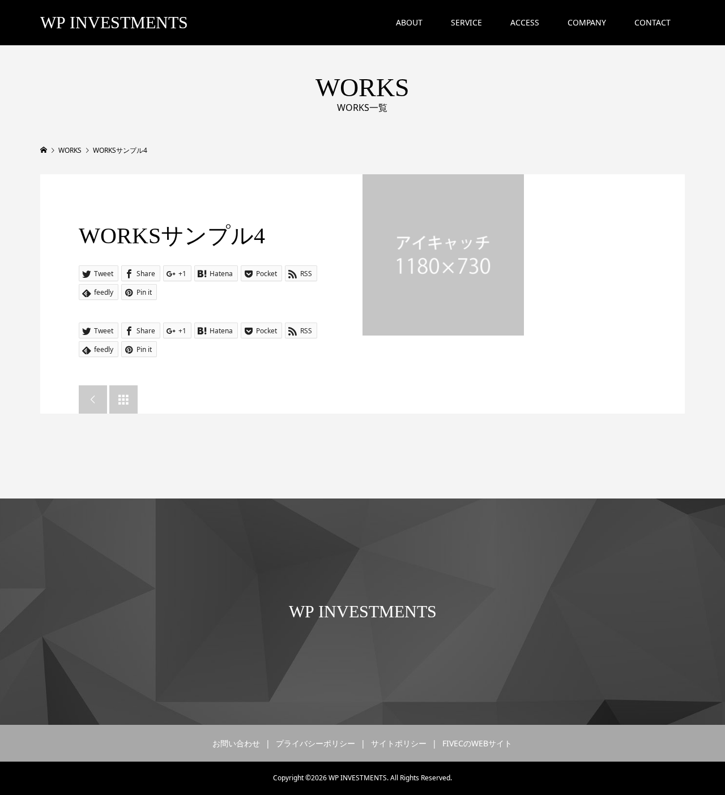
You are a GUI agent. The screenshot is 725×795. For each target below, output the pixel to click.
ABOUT (409, 22)
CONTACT (652, 22)
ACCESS (524, 22)
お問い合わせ (236, 743)
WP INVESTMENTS (114, 22)
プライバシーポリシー (315, 743)
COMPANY (587, 22)
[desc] (443, 255)
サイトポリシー (399, 743)
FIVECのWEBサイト (477, 743)
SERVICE (466, 22)
